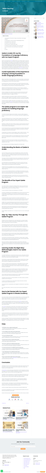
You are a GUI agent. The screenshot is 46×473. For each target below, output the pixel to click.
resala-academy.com (14, 357)
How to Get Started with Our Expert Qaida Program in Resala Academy (14, 46)
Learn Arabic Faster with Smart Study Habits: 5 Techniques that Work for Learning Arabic (9, 430)
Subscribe (23, 448)
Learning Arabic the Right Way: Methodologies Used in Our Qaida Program (14, 45)
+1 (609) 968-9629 (37, 464)
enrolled (4, 306)
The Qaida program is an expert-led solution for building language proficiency (14, 40)
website (20, 301)
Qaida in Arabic (20, 67)
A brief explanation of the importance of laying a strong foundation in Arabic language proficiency (15, 39)
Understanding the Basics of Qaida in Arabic (10, 41)
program (11, 101)
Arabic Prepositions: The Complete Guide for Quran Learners (21, 430)
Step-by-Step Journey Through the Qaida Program (11, 44)
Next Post (27, 403)
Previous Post (4, 403)
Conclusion (6, 49)
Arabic (12, 60)
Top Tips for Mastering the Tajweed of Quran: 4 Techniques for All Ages (9, 418)
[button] (2, 471)
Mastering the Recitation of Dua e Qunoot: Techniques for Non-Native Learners (22, 418)
